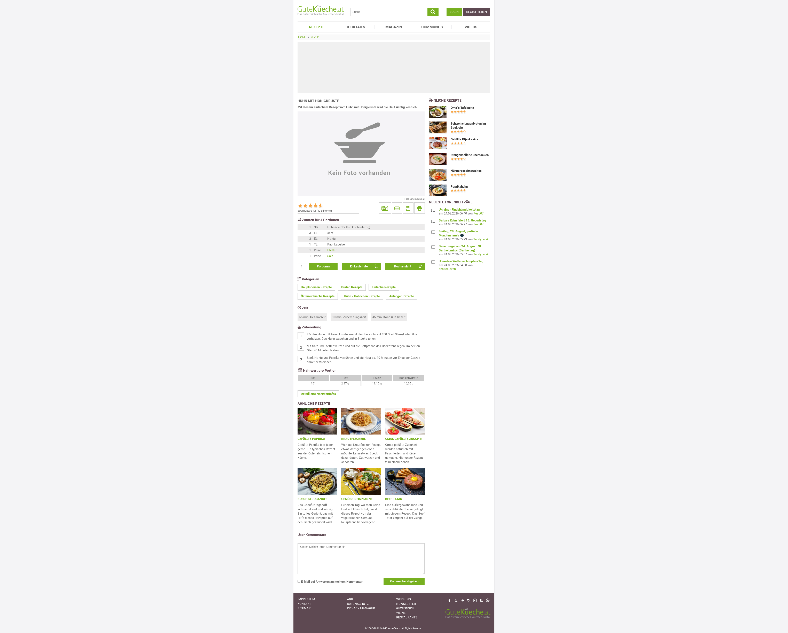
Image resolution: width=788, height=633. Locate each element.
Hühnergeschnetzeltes (466, 171)
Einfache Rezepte (384, 287)
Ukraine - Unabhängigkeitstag (459, 209)
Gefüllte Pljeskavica (464, 139)
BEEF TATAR (393, 499)
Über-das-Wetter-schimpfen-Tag (461, 261)
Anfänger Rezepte (401, 296)
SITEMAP (304, 608)
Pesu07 (478, 213)
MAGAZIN (393, 27)
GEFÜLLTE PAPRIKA (311, 439)
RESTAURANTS (406, 617)
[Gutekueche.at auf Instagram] (468, 600)
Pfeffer (332, 250)
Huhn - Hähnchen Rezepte (362, 296)
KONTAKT (304, 604)
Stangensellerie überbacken (470, 155)
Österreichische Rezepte (317, 296)
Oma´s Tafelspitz (462, 108)
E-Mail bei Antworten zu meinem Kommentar (331, 582)
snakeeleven (447, 269)
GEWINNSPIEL (406, 608)
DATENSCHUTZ (358, 604)
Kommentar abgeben (404, 581)
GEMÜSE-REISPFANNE (356, 499)
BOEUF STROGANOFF (312, 499)
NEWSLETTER (406, 604)
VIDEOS (471, 27)
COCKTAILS (355, 27)
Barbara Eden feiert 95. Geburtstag (462, 220)
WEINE (401, 613)
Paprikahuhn (459, 186)
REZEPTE (316, 27)
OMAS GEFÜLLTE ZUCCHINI (404, 439)
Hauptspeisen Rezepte (316, 287)
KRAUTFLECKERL (353, 439)
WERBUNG (403, 599)
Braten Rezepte (351, 287)
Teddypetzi (480, 239)
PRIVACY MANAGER (361, 608)
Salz (330, 256)
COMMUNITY (432, 27)
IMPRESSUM (306, 599)
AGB (350, 599)
